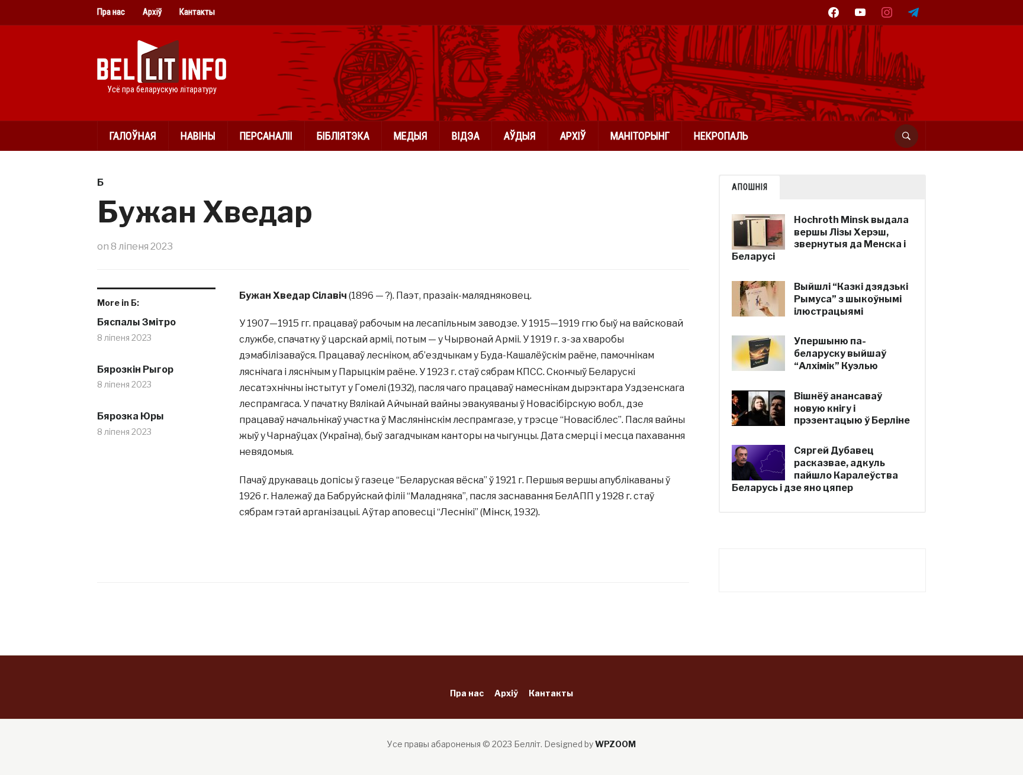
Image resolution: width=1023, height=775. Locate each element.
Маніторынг (640, 136)
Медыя (410, 136)
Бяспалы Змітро (136, 322)
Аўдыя (520, 136)
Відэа (466, 136)
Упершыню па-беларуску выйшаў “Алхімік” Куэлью (840, 353)
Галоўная (133, 136)
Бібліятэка (343, 136)
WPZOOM (615, 744)
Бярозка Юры (130, 416)
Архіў (152, 12)
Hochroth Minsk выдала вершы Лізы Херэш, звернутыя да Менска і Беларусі (820, 238)
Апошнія (750, 187)
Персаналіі (266, 136)
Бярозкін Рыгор (135, 369)
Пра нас (111, 12)
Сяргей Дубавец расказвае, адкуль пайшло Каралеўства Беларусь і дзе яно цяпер (815, 469)
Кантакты (197, 12)
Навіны (198, 136)
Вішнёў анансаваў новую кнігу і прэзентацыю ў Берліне (852, 408)
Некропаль (721, 136)
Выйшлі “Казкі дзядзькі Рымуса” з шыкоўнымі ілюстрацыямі (851, 299)
